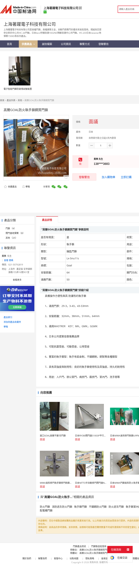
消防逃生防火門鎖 (62, 506)
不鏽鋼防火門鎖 (98, 506)
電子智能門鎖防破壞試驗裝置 (18, 88)
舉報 (28, 186)
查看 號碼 (8, 260)
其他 (20, 100)
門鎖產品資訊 (79, 546)
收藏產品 (12, 186)
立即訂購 (126, 177)
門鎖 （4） (11, 228)
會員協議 (105, 558)
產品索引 (8, 317)
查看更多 (17, 279)
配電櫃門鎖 (46, 510)
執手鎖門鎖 (80, 506)
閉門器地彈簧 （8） (15, 233)
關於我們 (26, 558)
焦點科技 (94, 562)
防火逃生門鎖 (116, 506)
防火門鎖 (45, 506)
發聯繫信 (84, 177)
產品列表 (11, 100)
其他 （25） (11, 237)
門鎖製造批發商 (98, 546)
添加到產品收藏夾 (12, 322)
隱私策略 (89, 558)
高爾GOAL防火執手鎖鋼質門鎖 (94, 549)
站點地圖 (74, 558)
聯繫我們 (42, 558)
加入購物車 (108, 177)
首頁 (2, 100)
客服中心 (58, 558)
